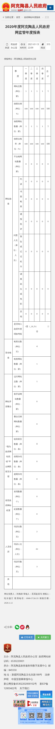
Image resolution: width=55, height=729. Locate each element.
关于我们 (24, 688)
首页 (18, 17)
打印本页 (28, 637)
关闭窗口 (44, 637)
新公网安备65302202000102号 (20, 683)
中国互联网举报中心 (22, 679)
